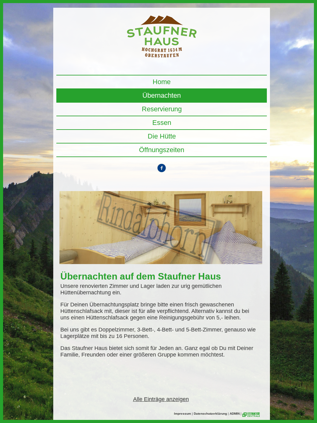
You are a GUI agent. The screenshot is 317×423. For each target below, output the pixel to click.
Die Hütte (162, 136)
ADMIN (235, 413)
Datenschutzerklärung (210, 413)
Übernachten (161, 95)
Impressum (182, 413)
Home (162, 82)
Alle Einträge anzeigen (161, 399)
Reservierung (162, 109)
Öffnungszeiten (161, 150)
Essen (161, 122)
